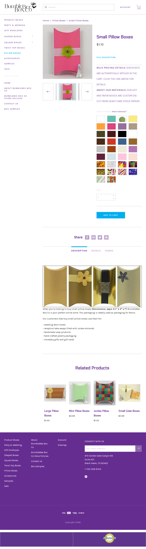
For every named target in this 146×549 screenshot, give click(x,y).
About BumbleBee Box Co (18, 89)
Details (96, 250)
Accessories (12, 58)
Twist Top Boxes (14, 48)
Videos (109, 250)
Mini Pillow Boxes (79, 411)
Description (79, 250)
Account (125, 7)
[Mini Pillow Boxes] (80, 393)
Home (7, 83)
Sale (7, 69)
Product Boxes (13, 20)
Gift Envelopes (13, 30)
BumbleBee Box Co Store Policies (15, 97)
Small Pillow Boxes (79, 20)
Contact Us (11, 103)
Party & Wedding (14, 25)
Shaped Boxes (12, 36)
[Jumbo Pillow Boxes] (104, 393)
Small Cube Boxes (129, 411)
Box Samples (12, 109)
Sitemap (62, 445)
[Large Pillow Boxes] (55, 393)
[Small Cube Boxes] (129, 393)
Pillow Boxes (12, 53)
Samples (9, 63)
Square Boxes (13, 42)
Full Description (106, 57)
